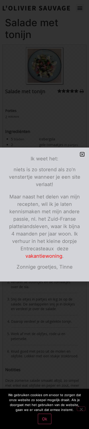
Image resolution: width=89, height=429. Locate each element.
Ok (44, 418)
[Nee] (81, 409)
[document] (44, 214)
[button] (82, 154)
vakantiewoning (43, 256)
